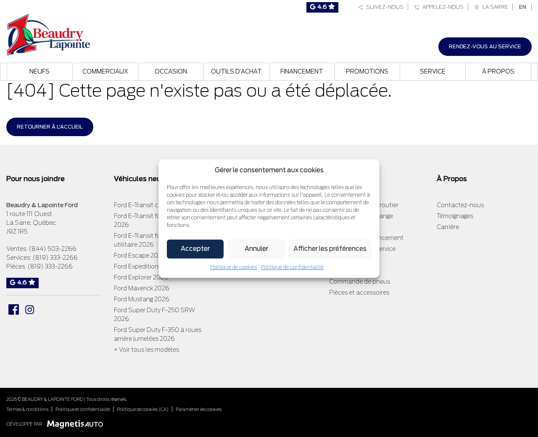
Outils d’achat (236, 71)
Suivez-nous (384, 7)
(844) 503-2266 (52, 248)
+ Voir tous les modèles (146, 349)
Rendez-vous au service (485, 46)
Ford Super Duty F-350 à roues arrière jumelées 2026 (157, 334)
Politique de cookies (233, 267)
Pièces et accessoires (359, 292)
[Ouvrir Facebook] (13, 309)
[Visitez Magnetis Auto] (77, 424)
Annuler (256, 249)
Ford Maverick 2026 (141, 288)
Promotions (367, 71)
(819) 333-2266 (55, 257)
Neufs (39, 71)
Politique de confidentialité (292, 267)
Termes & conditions (27, 409)
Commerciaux (105, 71)
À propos (498, 71)
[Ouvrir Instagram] (29, 309)
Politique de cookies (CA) (143, 409)
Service (433, 71)
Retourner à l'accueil (50, 127)
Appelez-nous (442, 7)
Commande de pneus (359, 281)
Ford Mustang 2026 (141, 299)
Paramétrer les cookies (199, 409)
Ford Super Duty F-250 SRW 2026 (154, 314)
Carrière (448, 227)
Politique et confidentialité (82, 409)
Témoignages (455, 216)
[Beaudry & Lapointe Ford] (48, 34)
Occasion (171, 71)
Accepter (195, 249)
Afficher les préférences (330, 249)
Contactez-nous (460, 205)
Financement (301, 71)
